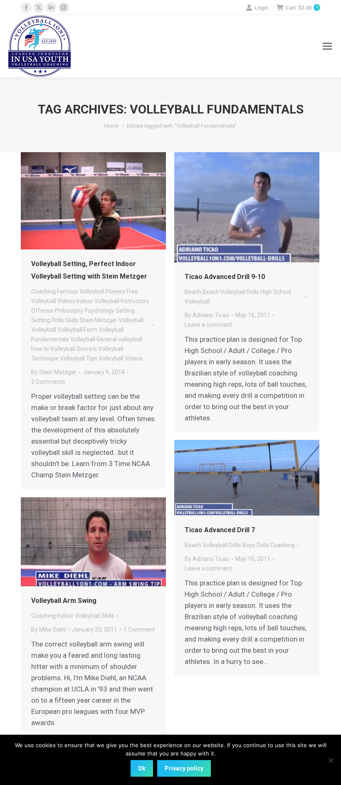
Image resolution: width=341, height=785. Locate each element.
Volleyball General (93, 339)
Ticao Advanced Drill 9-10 (225, 277)
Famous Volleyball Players (91, 291)
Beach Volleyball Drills (231, 292)
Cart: (301, 8)
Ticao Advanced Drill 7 (220, 530)
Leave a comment (208, 324)
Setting (125, 310)
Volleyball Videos (121, 358)
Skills (72, 320)
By (54, 372)
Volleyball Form (77, 329)
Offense (42, 310)
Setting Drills (47, 320)
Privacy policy (184, 768)
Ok (142, 768)
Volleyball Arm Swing (63, 601)
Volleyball (43, 329)
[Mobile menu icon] (327, 46)
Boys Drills (255, 545)
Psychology (99, 310)
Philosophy (68, 310)
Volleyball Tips (78, 358)
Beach (193, 292)
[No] (330, 760)
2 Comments (48, 381)
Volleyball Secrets (73, 349)
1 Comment (139, 629)
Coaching (43, 291)
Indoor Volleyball (98, 301)
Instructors (135, 301)
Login (261, 8)
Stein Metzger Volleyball (111, 320)
